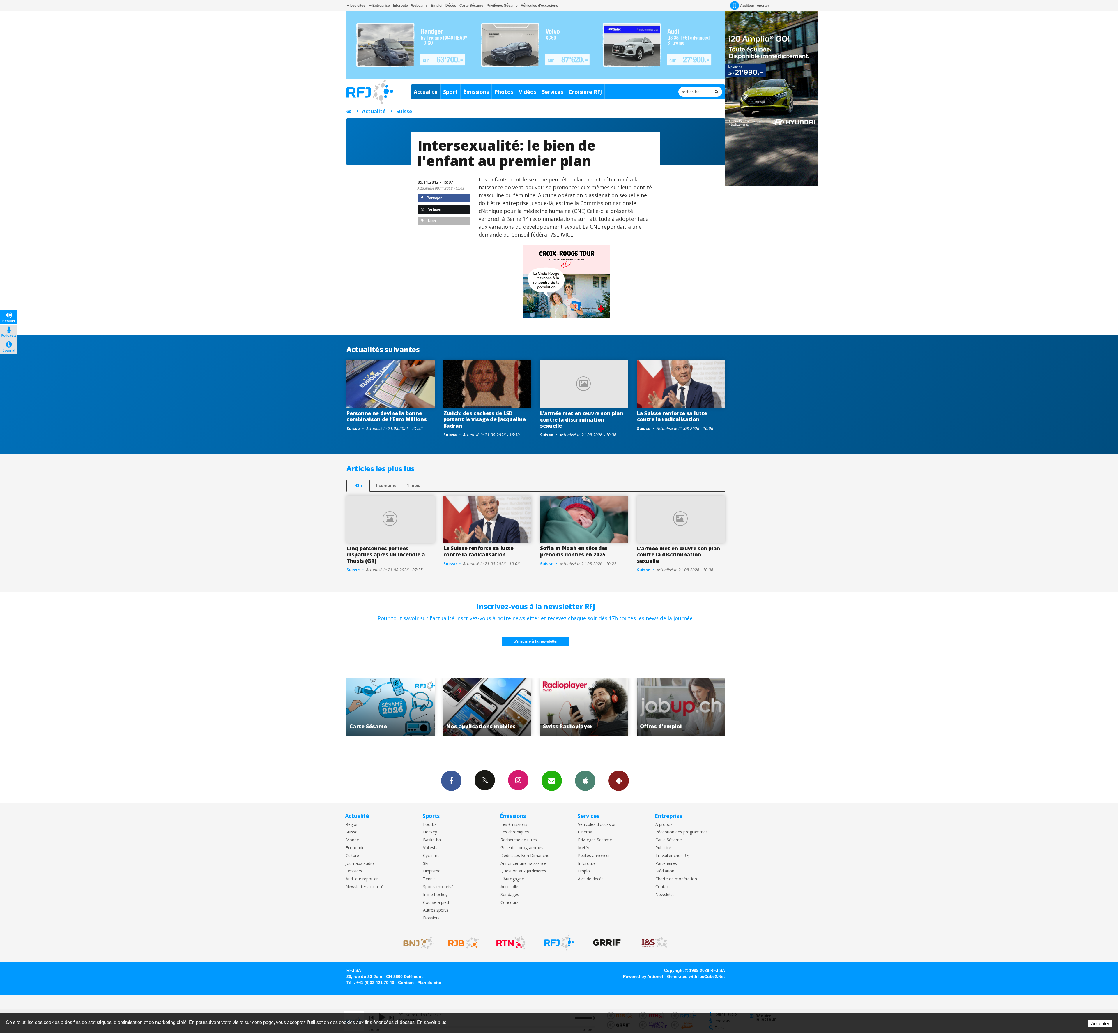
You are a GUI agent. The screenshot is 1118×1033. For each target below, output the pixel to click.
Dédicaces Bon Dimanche (524, 855)
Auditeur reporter (362, 879)
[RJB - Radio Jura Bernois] (463, 942)
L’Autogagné (512, 879)
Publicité (663, 847)
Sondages (509, 894)
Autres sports (435, 910)
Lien (431, 220)
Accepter (1100, 1023)
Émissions (476, 91)
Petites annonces (594, 855)
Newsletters (552, 781)
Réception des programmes (681, 832)
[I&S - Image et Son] (654, 942)
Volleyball (432, 847)
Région (352, 824)
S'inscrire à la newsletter (536, 641)
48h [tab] (358, 485)
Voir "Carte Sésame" (584, 707)
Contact (662, 886)
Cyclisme (431, 855)
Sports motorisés (439, 886)
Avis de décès (591, 879)
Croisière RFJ (585, 91)
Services (552, 91)
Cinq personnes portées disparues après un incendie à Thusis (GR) (385, 554)
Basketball (433, 840)
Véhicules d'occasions (539, 5)
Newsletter (665, 894)
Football (430, 824)
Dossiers (354, 871)
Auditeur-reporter (754, 5)
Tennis (429, 879)
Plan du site (429, 982)
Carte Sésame (471, 5)
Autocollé (509, 886)
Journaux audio (360, 863)
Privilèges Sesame (595, 840)
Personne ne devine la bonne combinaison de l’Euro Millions (386, 416)
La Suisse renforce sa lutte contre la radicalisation (672, 416)
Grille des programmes (521, 847)
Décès (450, 5)
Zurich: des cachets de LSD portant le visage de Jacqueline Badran (484, 419)
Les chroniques (514, 832)
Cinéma (585, 832)
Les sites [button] (357, 5)
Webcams (419, 5)
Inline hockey (435, 894)
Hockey (430, 832)
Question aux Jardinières (523, 871)
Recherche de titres (518, 840)
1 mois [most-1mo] (413, 485)
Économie (355, 847)
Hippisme (432, 871)
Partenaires (666, 863)
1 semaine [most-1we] (386, 485)
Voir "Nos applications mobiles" (681, 707)
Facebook (451, 781)
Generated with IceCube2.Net (696, 976)
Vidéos (527, 91)
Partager (433, 198)
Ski (425, 863)
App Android (618, 781)
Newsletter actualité (364, 886)
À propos (664, 824)
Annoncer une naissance (523, 863)
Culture (352, 855)
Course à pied (436, 902)
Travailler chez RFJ (672, 855)
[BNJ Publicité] (416, 942)
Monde (352, 840)
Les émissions (513, 824)
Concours (509, 902)
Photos (503, 91)
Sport (450, 91)
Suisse (404, 111)
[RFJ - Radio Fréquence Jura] (559, 942)
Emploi (436, 5)
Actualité (426, 91)
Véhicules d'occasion (597, 824)
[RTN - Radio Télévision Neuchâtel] (511, 942)
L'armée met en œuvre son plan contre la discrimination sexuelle (581, 419)
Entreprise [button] (381, 5)
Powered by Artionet (643, 976)
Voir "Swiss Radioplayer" (390, 707)
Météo (584, 847)
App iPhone (585, 781)
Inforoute (400, 5)
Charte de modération (676, 879)
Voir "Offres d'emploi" (487, 707)
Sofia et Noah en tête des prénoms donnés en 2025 (574, 551)
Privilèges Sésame (502, 5)
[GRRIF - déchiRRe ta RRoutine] (607, 942)
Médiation (664, 871)
